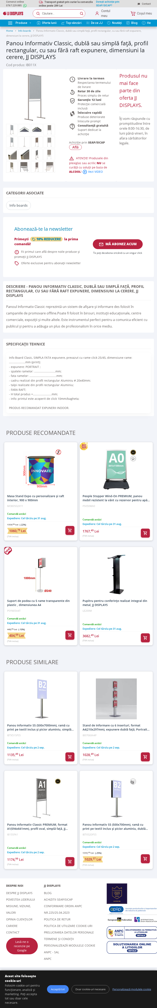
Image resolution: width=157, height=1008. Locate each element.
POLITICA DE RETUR (57, 919)
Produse (21, 23)
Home (9, 30)
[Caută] (81, 13)
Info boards (24, 30)
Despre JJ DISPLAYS (19, 893)
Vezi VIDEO (92, 172)
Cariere (12, 926)
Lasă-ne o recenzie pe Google (22, 946)
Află (75, 147)
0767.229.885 (14, 5)
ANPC (48, 959)
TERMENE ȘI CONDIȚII (59, 939)
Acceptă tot (58, 989)
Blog (48, 893)
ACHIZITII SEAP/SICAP (58, 899)
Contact (146, 3)
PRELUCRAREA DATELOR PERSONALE (69, 932)
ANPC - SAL (51, 952)
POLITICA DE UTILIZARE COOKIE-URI (68, 926)
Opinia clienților (19, 919)
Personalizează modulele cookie (69, 945)
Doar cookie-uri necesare (90, 989)
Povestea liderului (20, 899)
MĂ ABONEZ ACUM (118, 244)
